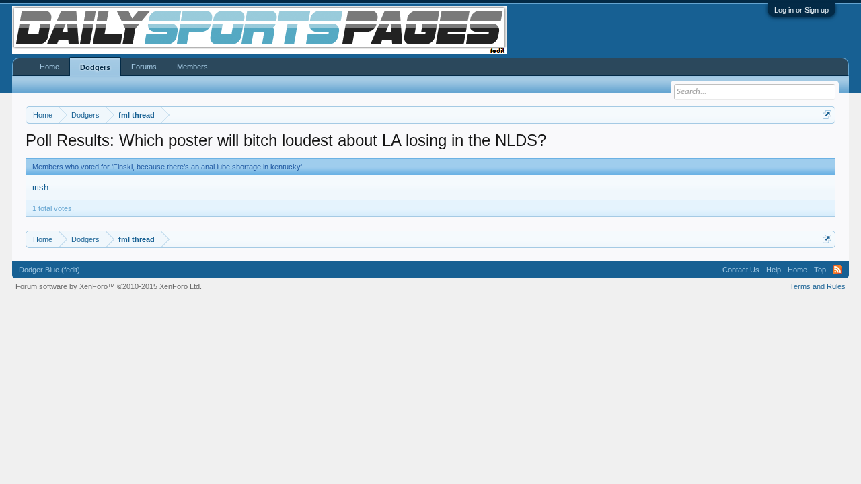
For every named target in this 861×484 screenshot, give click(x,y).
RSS (837, 269)
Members (192, 67)
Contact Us (740, 270)
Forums (144, 67)
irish (40, 187)
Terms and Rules (818, 286)
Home (49, 67)
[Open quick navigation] (827, 114)
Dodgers (95, 67)
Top (820, 270)
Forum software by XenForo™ (108, 286)
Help (773, 270)
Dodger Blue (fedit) (49, 270)
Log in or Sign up (801, 10)
